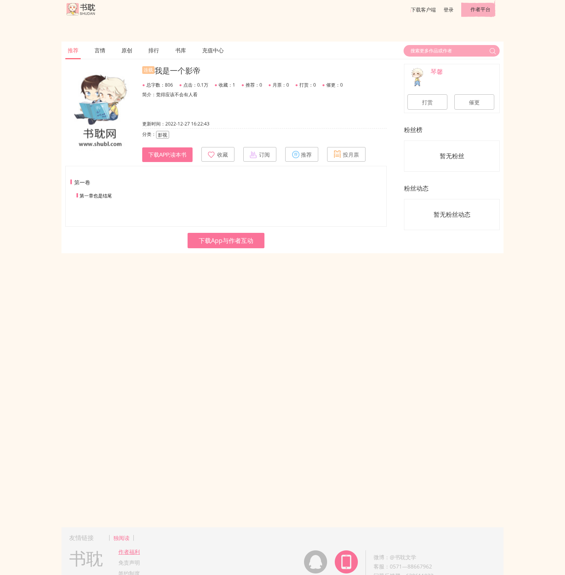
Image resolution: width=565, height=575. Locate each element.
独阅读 (121, 538)
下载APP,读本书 (167, 155)
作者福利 (129, 551)
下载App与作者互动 (226, 240)
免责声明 (129, 562)
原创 (126, 50)
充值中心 (213, 50)
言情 (100, 50)
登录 (449, 9)
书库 (180, 50)
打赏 (427, 102)
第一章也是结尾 (96, 195)
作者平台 (480, 9)
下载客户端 (423, 9)
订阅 (264, 155)
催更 (474, 102)
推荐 (73, 50)
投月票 (351, 155)
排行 (153, 50)
